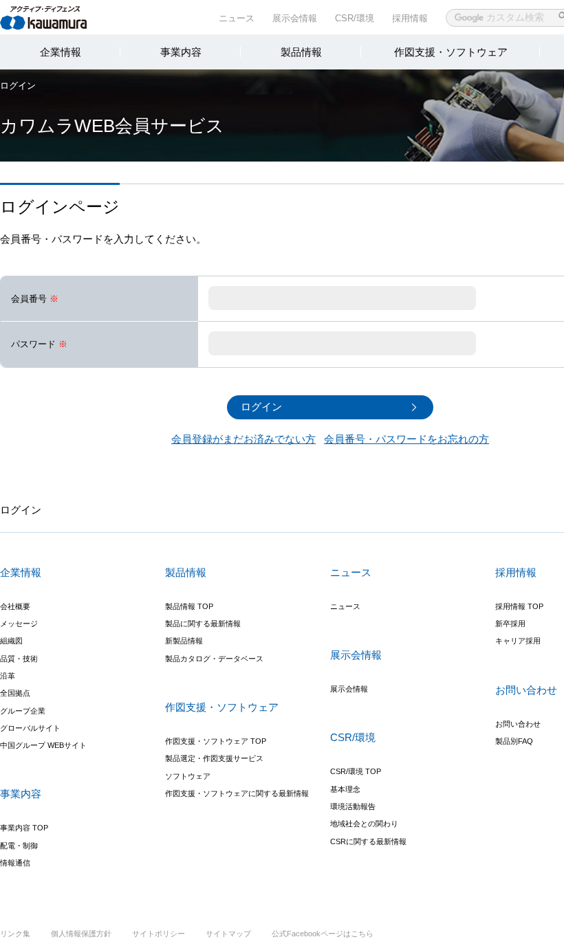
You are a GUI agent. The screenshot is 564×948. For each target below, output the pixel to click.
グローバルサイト (30, 728)
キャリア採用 (518, 641)
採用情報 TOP (519, 606)
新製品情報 (184, 641)
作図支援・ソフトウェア (451, 52)
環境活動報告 (353, 806)
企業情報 (60, 52)
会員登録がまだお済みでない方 (243, 439)
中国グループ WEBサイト (43, 745)
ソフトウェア (187, 776)
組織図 (11, 641)
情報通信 (15, 863)
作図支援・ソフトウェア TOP (215, 741)
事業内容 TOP (24, 828)
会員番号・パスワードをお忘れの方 (406, 439)
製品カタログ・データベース (214, 658)
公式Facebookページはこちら (322, 933)
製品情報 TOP (189, 606)
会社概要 (15, 606)
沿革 (7, 676)
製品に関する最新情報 (203, 623)
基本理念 (345, 789)
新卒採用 (510, 623)
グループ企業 (22, 711)
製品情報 (301, 52)
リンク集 (15, 933)
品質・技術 (19, 658)
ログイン (18, 85)
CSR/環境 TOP (355, 771)
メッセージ (19, 623)
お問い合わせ (518, 724)
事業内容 (181, 52)
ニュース (236, 18)
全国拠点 (15, 693)
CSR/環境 (354, 18)
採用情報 (410, 18)
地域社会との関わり (364, 823)
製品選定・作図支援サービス (214, 758)
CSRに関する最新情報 (368, 841)
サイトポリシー (158, 933)
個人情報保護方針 (81, 933)
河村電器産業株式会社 (56, 16)
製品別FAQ (514, 741)
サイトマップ (228, 933)
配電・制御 (19, 845)
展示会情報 (294, 18)
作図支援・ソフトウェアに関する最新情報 (237, 793)
